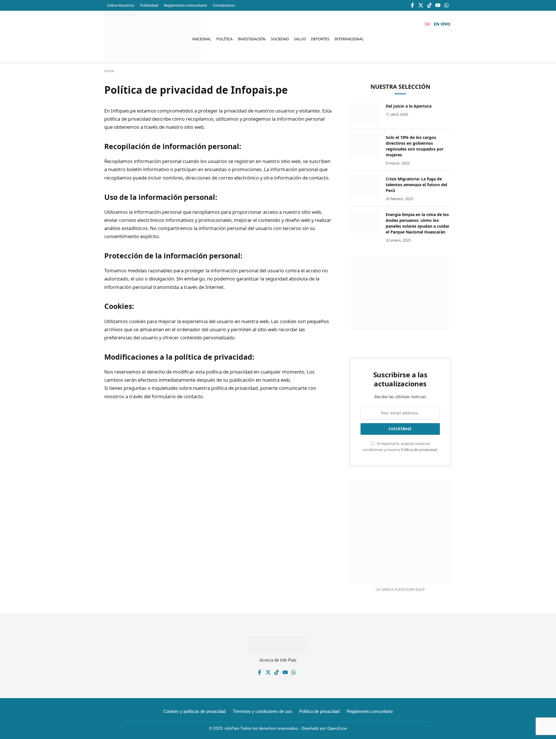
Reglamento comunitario (185, 5)
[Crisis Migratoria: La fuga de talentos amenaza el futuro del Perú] (365, 186)
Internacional (349, 38)
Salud (300, 38)
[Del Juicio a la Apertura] (365, 114)
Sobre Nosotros (120, 5)
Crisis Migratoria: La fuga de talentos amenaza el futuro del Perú (416, 184)
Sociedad (280, 38)
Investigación (252, 38)
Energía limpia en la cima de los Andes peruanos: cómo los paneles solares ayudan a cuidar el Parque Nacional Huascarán (417, 223)
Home (109, 70)
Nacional (201, 38)
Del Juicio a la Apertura (408, 106)
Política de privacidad (419, 449)
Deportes (320, 38)
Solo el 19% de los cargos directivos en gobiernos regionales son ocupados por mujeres (415, 146)
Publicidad (149, 5)
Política (224, 38)
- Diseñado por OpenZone (323, 728)
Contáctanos (224, 5)
